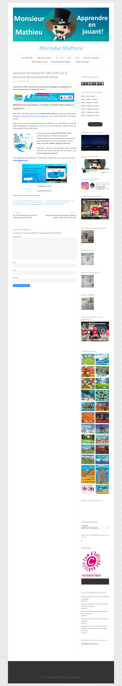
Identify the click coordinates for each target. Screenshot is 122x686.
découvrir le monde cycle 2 (21, 202)
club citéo (67, 200)
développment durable (36, 202)
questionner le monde (35, 204)
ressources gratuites (48, 204)
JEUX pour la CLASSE (44, 58)
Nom (15, 262)
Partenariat (29, 200)
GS (57, 58)
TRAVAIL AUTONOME (82, 62)
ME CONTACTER (27, 58)
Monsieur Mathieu (61, 48)
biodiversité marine (57, 200)
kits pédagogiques (52, 202)
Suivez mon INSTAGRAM (89, 179)
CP (62, 58)
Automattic (77, 677)
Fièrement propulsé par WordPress (51, 677)
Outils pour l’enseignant (91, 58)
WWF (62, 204)
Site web (15, 277)
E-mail (15, 270)
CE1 (69, 58)
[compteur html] (92, 85)
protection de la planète (20, 204)
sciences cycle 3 (38, 200)
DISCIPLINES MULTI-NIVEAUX (60, 62)
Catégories (84, 525)
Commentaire (17, 236)
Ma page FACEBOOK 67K (89, 157)
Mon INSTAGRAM (95, 124)
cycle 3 (72, 200)
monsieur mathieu (64, 202)
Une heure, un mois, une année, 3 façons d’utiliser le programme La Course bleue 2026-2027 (94, 628)
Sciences (58, 204)
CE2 (77, 58)
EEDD (45, 202)
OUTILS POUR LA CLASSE (39, 62)
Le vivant (22, 200)
